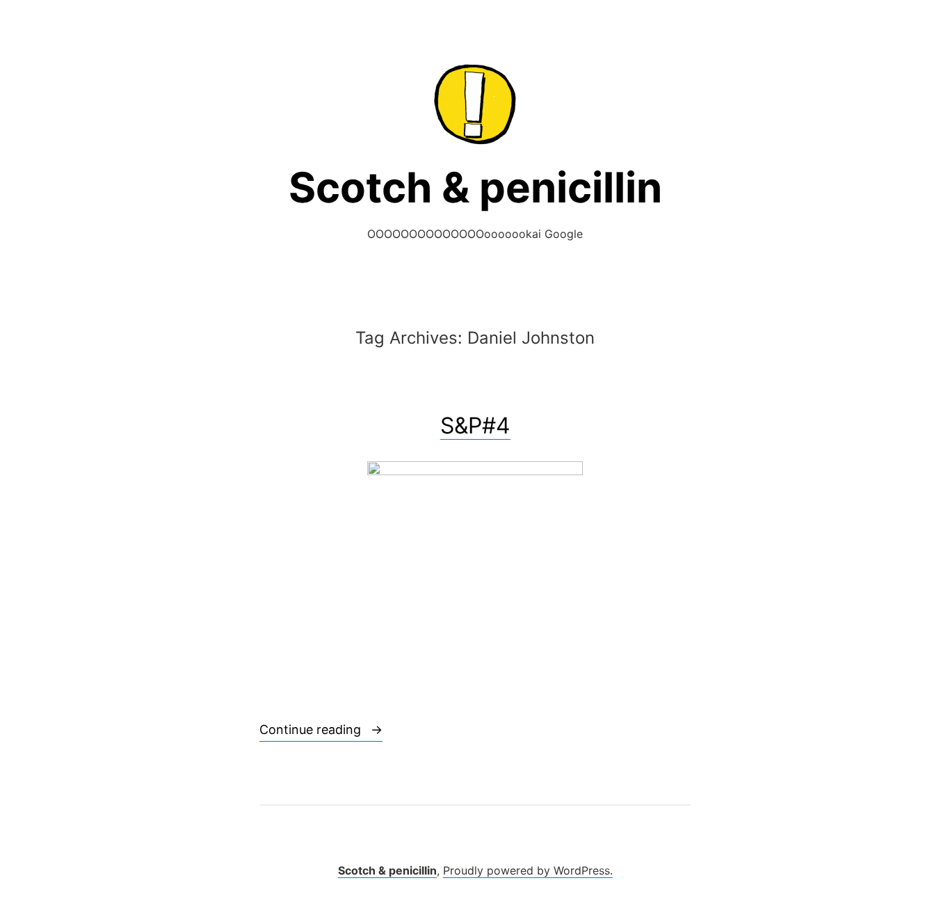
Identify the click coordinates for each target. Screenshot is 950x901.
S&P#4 (475, 425)
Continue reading (321, 729)
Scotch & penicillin (475, 187)
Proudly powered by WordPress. (528, 870)
